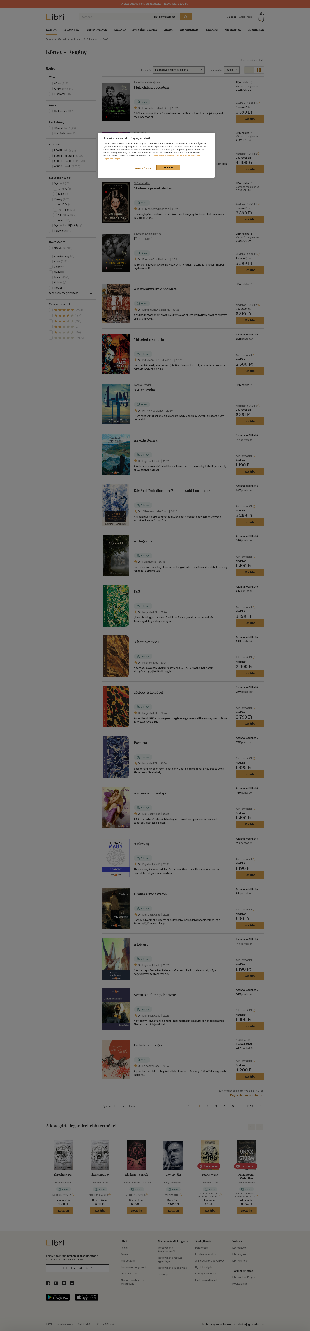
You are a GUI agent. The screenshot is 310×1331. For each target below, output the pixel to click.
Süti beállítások (142, 168)
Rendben (168, 167)
